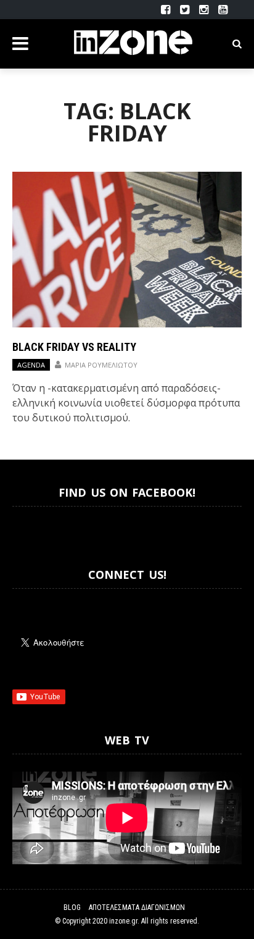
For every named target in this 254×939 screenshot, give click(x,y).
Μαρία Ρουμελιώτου (101, 364)
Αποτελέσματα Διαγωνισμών (137, 907)
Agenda (31, 364)
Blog (72, 907)
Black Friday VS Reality (74, 346)
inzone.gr (123, 921)
